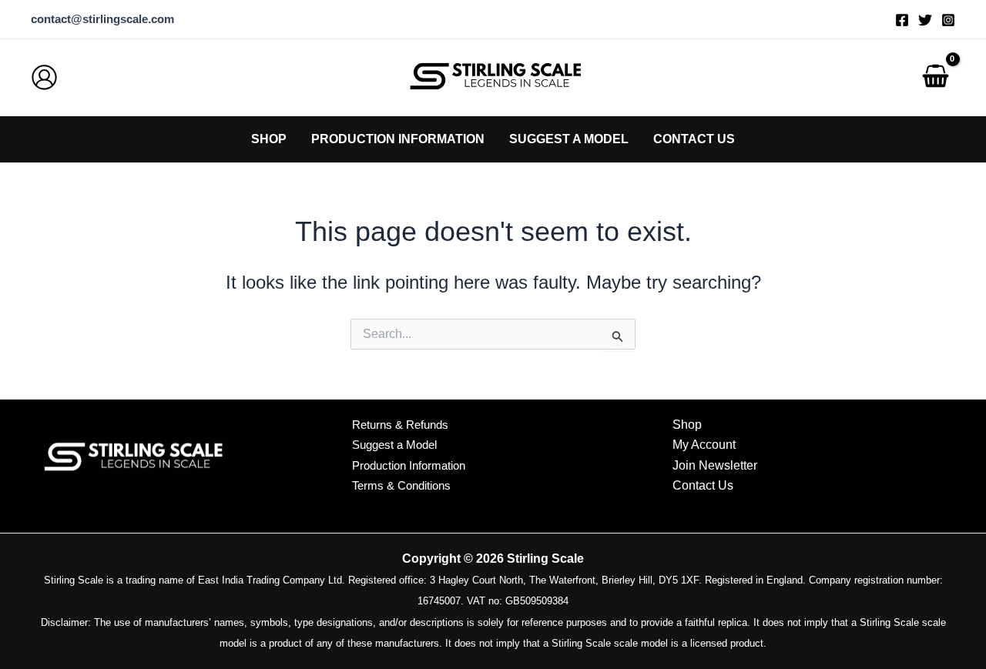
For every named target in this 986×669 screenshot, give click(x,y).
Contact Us (702, 485)
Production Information (408, 465)
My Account (704, 444)
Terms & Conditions (401, 485)
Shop (687, 424)
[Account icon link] (44, 77)
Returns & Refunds (400, 424)
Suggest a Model (394, 444)
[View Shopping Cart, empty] (935, 78)
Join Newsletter (714, 465)
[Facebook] (902, 20)
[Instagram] (948, 20)
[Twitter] (925, 20)
